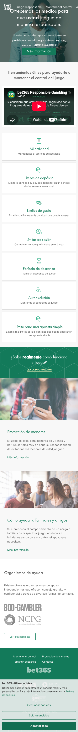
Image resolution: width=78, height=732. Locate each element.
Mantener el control (59, 7)
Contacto (47, 661)
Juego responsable (29, 7)
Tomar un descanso (24, 661)
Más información (39, 51)
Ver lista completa (20, 636)
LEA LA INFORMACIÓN (39, 369)
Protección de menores (55, 656)
